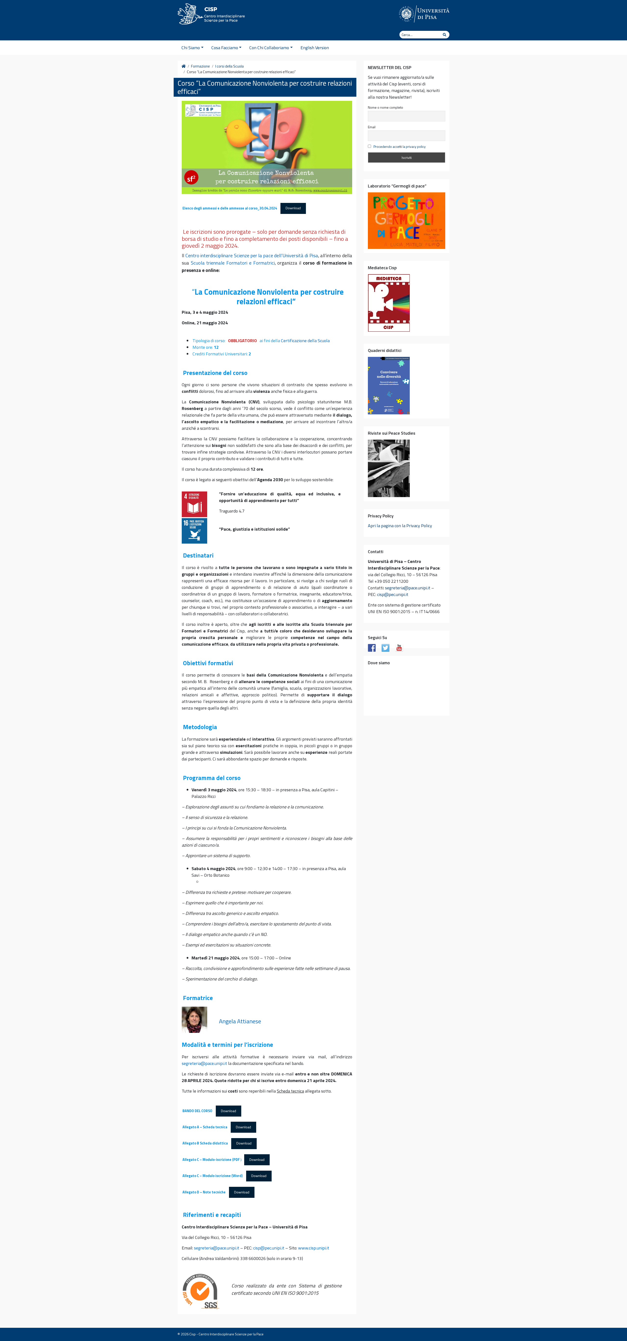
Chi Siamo (190, 47)
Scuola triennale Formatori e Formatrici (233, 263)
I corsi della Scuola (229, 66)
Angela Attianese (240, 1021)
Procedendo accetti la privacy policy (400, 146)
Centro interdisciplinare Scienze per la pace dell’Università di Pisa (251, 255)
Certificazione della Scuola (305, 340)
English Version (315, 47)
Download (293, 208)
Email (371, 126)
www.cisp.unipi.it (313, 1248)
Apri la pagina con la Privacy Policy (400, 525)
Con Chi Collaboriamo (269, 47)
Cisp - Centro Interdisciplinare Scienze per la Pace (226, 1334)
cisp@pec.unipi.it (268, 1248)
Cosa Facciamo (224, 47)
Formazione (200, 66)
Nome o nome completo (385, 107)
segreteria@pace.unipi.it (204, 1063)
